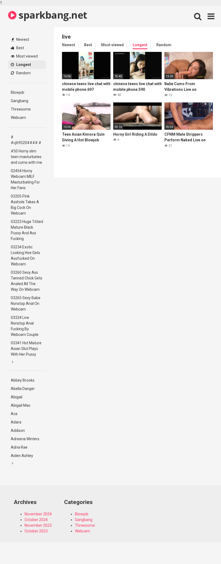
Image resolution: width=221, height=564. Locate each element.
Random (23, 73)
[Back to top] (203, 548)
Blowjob (17, 92)
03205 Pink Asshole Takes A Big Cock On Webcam (25, 204)
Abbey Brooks (22, 380)
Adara (16, 422)
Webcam (18, 117)
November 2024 (38, 514)
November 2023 (38, 525)
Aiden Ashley (22, 455)
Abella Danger (23, 388)
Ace (14, 414)
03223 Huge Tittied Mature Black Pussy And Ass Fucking (27, 230)
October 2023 (36, 531)
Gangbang (19, 101)
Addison (18, 430)
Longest (23, 64)
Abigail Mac (20, 405)
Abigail (16, 397)
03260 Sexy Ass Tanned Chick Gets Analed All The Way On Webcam (26, 281)
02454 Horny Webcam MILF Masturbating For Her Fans (25, 179)
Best (19, 48)
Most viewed (26, 56)
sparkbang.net (51, 15)
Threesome (21, 109)
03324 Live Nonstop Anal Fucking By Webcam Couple (25, 326)
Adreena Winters (25, 439)
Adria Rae (19, 447)
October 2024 (36, 520)
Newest (22, 39)
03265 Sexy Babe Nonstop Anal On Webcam (25, 303)
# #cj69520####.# (26, 140)
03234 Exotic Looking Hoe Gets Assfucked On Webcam (25, 255)
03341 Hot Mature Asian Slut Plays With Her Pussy (26, 348)
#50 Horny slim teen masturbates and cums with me (26, 157)
